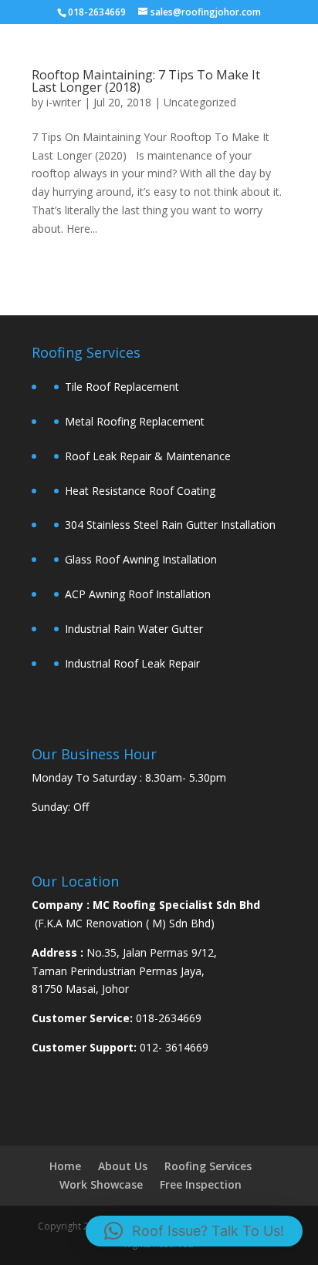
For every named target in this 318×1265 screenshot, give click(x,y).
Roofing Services (208, 1166)
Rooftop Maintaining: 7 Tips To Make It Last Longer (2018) (146, 81)
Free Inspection (201, 1184)
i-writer (63, 102)
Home (65, 1166)
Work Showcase (101, 1184)
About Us (122, 1166)
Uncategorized (200, 102)
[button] (194, 1231)
